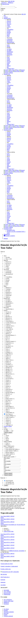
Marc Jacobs (9, 366)
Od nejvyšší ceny (10, 483)
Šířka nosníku (7, 461)
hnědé (8, 63)
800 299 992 (11, 1)
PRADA (9, 394)
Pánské (8, 132)
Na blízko (9, 49)
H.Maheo (9, 352)
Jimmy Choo (9, 360)
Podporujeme (7, 594)
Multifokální (10, 51)
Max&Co (9, 369)
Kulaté (8, 33)
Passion (8, 386)
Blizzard (9, 318)
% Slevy (6, 17)
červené (9, 61)
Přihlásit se (10, 2)
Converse (9, 332)
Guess (8, 350)
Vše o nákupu (7, 591)
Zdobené (8, 294)
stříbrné (8, 65)
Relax (8, 401)
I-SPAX (8, 355)
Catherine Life (10, 326)
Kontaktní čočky (8, 228)
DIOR (8, 333)
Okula (8, 383)
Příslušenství (7, 234)
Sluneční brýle (7, 130)
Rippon (8, 403)
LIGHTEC (9, 364)
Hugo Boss (9, 353)
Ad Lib (8, 312)
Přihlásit (6, 238)
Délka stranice (7, 464)
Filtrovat (3, 251)
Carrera (8, 324)
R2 (7, 397)
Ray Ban (9, 400)
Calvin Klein (9, 321)
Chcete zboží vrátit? (8, 601)
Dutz (8, 336)
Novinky (8, 257)
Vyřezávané (8, 295)
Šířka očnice (7, 458)
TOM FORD (10, 412)
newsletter (3, 585)
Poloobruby (10, 40)
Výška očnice (7, 470)
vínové (7, 435)
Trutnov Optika (10, 454)
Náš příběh (6, 590)
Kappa (8, 361)
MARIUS (9, 367)
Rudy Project (10, 406)
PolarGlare (9, 389)
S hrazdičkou (10, 29)
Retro (8, 35)
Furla (8, 349)
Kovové (9, 22)
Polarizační (9, 54)
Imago (8, 357)
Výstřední (8, 289)
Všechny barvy (10, 68)
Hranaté (9, 32)
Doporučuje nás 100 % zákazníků (10, 571)
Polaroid (9, 391)
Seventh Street (10, 408)
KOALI (8, 363)
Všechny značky (8, 426)
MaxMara (9, 370)
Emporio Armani (11, 341)
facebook (3, 579)
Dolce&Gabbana (11, 335)
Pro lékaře (6, 609)
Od (4, 429)
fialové (7, 438)
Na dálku (9, 50)
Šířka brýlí (6, 467)
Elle (8, 340)
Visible (8, 422)
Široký (8, 46)
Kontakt (6, 610)
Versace (8, 418)
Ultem (8, 25)
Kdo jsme (6, 613)
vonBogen (9, 425)
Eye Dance (9, 346)
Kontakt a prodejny (10, 235)
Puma (8, 395)
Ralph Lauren (10, 398)
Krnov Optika (10, 447)
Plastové (9, 21)
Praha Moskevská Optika (12, 449)
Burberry (9, 319)
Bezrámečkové (10, 42)
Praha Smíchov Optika (12, 450)
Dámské (9, 134)
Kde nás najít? (7, 593)
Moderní (8, 287)
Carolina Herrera (11, 322)
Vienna (8, 420)
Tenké (8, 297)
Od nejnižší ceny (10, 482)
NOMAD (9, 377)
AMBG (8, 313)
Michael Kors (10, 374)
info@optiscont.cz (5, 577)
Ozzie (8, 384)
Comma (9, 330)
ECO (8, 338)
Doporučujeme (9, 480)
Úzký (8, 45)
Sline (8, 409)
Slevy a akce (9, 259)
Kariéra (5, 614)
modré (8, 60)
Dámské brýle (7, 18)
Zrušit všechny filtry (9, 531)
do (4, 431)
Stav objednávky (8, 599)
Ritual (8, 405)
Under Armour (10, 417)
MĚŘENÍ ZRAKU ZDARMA (16, 550)
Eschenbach (10, 343)
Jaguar (8, 358)
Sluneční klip (10, 309)
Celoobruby (10, 39)
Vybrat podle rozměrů (9, 456)
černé (8, 57)
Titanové (9, 24)
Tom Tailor (9, 414)
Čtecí (8, 36)
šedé (8, 64)
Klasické (8, 292)
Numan (8, 380)
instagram (3, 582)
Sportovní (9, 53)
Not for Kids (9, 378)
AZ (7, 315)
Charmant (9, 327)
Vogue (8, 423)
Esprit (8, 344)
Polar (8, 387)
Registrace (4, 2)
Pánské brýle (7, 74)
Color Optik (9, 329)
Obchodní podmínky (9, 612)
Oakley (8, 381)
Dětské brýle (7, 174)
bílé (8, 67)
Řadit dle (3, 478)
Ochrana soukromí (8, 616)
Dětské (8, 135)
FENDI (8, 347)
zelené (8, 58)
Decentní (8, 290)
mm (5, 459)
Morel (8, 375)
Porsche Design (10, 392)
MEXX (8, 372)
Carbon (8, 26)
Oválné (8, 31)
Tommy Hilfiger (11, 415)
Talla (7, 411)
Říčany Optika (10, 452)
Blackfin (9, 316)
